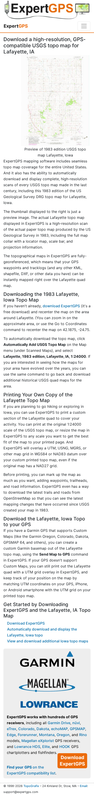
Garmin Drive (59, 723)
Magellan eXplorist (37, 740)
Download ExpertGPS (26, 623)
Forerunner (27, 734)
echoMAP (59, 728)
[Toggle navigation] (84, 26)
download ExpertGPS (61, 306)
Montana (47, 734)
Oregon (63, 734)
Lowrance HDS (27, 746)
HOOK (64, 746)
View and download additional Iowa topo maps (47, 641)
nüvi (76, 723)
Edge (11, 734)
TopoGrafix (31, 786)
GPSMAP (77, 728)
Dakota (43, 728)
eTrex (11, 728)
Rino (83, 734)
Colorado (26, 728)
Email (83, 786)
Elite (46, 746)
